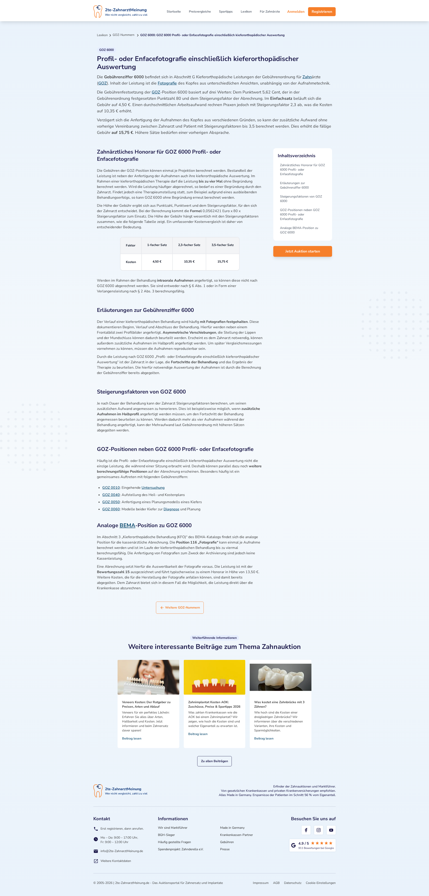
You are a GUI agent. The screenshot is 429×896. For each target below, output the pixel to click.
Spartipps (226, 11)
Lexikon (246, 11)
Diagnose (171, 509)
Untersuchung (153, 487)
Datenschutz (292, 883)
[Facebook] (306, 830)
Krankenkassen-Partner (236, 835)
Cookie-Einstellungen (321, 883)
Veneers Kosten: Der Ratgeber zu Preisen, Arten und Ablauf (146, 704)
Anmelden (295, 11)
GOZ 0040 (111, 494)
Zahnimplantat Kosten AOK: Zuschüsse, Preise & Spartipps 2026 (214, 704)
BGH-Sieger (166, 835)
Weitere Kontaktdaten (116, 861)
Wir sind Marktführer (172, 828)
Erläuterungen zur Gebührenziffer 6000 (294, 185)
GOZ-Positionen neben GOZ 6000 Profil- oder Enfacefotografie (300, 214)
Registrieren (322, 11)
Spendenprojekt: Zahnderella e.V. (181, 849)
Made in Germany (232, 828)
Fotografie (167, 83)
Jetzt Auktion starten (302, 251)
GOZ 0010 (111, 487)
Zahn (307, 77)
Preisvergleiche (200, 11)
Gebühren (227, 842)
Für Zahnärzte (270, 11)
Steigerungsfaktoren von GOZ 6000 (301, 198)
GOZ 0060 (111, 509)
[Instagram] (318, 830)
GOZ (102, 83)
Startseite (174, 11)
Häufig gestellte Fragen (174, 842)
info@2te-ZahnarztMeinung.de (122, 851)
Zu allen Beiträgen (214, 761)
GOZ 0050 (111, 502)
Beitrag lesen (131, 738)
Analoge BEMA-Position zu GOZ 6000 (299, 230)
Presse (225, 849)
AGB (276, 883)
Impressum (261, 883)
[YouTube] (331, 830)
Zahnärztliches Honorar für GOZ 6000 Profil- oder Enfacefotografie (302, 169)
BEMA (127, 525)
